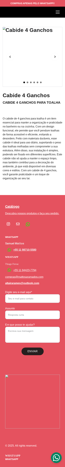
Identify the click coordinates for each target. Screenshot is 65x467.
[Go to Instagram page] (10, 224)
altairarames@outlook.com (22, 283)
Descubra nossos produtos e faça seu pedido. (32, 213)
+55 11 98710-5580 (24, 249)
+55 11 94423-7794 (24, 270)
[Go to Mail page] (18, 224)
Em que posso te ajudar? (20, 324)
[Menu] (58, 12)
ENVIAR (33, 351)
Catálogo (12, 206)
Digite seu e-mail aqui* (18, 292)
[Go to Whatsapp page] (28, 224)
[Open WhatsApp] (56, 457)
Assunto (10, 308)
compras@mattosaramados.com (24, 276)
